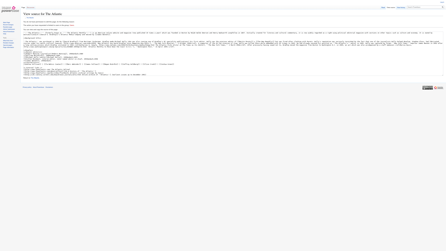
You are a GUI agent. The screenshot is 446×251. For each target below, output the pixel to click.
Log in (442, 2)
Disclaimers (49, 87)
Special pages (7, 45)
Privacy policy (27, 87)
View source (391, 7)
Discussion (30, 7)
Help (4, 34)
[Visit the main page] (10, 9)
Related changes (8, 43)
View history (401, 7)
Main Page (6, 22)
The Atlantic (30, 17)
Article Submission (9, 29)
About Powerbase (8, 31)
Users (72, 25)
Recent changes (8, 25)
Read (383, 7)
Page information (8, 47)
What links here (8, 40)
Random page (7, 27)
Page (23, 7)
